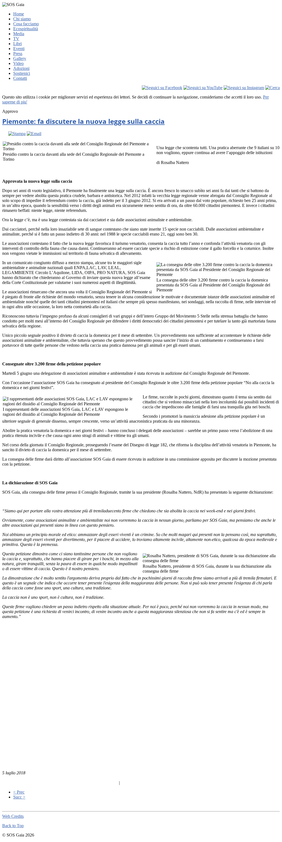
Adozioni (21, 68)
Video (18, 63)
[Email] (34, 133)
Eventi (19, 48)
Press (17, 53)
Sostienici (21, 73)
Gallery (19, 58)
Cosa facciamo (26, 23)
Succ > (19, 797)
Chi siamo (22, 19)
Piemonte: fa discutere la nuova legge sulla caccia (83, 121)
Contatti (20, 78)
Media (18, 33)
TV (16, 38)
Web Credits (13, 816)
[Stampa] (17, 133)
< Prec (19, 792)
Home (18, 14)
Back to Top (13, 825)
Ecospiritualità (25, 28)
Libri (17, 43)
